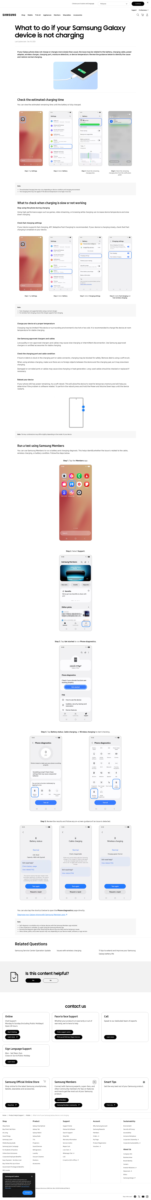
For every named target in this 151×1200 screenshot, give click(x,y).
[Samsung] (9, 15)
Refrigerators (37, 1150)
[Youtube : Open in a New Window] (143, 1196)
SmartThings (7, 1136)
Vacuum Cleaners (38, 1157)
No (51, 980)
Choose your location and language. (83, 4)
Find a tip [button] (110, 1105)
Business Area (127, 1157)
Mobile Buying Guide (9, 1143)
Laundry (35, 1153)
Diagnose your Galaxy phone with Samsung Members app (41, 914)
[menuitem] (23, 15)
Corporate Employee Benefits (12, 1157)
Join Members (61, 1100)
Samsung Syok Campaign (10, 1146)
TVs (34, 1139)
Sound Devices (37, 1146)
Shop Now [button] (11, 1105)
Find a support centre (64, 1032)
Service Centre (67, 1143)
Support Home (67, 1126)
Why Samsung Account (100, 1126)
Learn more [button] (11, 1037)
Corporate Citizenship (130, 1139)
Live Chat (66, 1150)
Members (96, 1133)
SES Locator (6, 1170)
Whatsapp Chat (68, 1153)
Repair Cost (66, 1146)
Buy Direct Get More (9, 1129)
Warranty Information (70, 1139)
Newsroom (127, 1171)
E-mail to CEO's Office (70, 1160)
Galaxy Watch (37, 1133)
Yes (33, 980)
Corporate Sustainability (131, 1143)
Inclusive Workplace (129, 1136)
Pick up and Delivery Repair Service (68, 1037)
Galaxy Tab (36, 1129)
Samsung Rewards (99, 1129)
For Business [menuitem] (143, 10)
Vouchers (96, 1146)
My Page (96, 1139)
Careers (125, 1164)
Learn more (110, 1037)
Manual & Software (69, 1129)
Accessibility (127, 1133)
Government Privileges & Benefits (13, 1167)
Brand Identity (127, 1161)
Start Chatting (12, 1032)
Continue (138, 4)
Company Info (127, 1154)
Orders (95, 1136)
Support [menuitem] (134, 10)
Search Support (68, 1133)
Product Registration (99, 1143)
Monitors (35, 1160)
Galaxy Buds (36, 1136)
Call (64, 1157)
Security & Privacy (129, 1129)
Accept (27, 1193)
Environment (127, 1126)
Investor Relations (129, 1168)
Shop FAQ (66, 1136)
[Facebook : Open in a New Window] (135, 1196)
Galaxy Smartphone (39, 1126)
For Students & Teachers (10, 1150)
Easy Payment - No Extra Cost (12, 1160)
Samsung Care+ (7, 1139)
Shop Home (6, 1126)
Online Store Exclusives (10, 1153)
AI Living (5, 1133)
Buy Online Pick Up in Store (11, 1163)
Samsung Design (128, 1178)
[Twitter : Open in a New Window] (139, 1196)
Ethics (125, 1174)
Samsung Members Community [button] (67, 1105)
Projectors (36, 1143)
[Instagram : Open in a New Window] (147, 1196)
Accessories (36, 1163)
